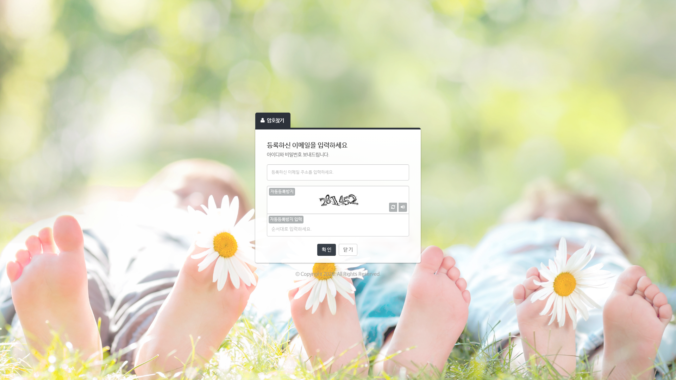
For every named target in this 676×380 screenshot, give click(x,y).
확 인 (326, 250)
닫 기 (348, 250)
